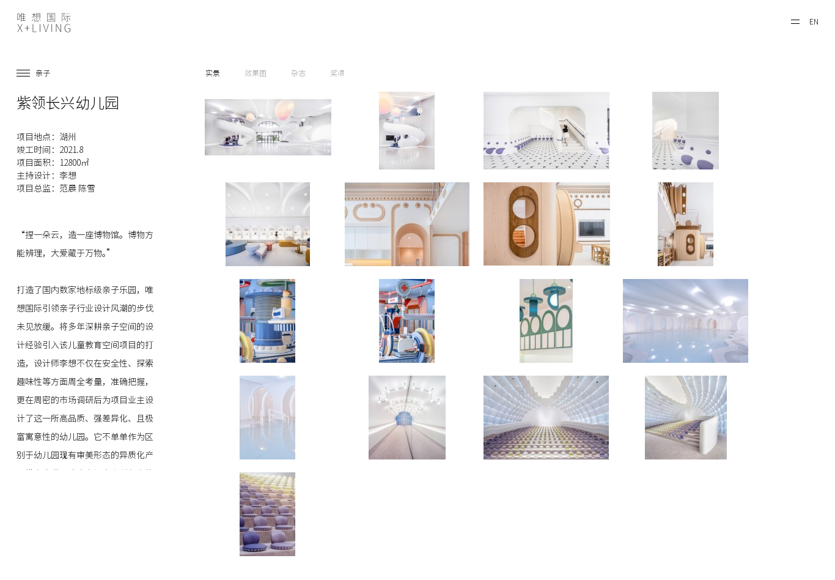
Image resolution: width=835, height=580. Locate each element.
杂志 (298, 72)
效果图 (256, 72)
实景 (212, 72)
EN (813, 21)
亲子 (42, 72)
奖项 (337, 72)
